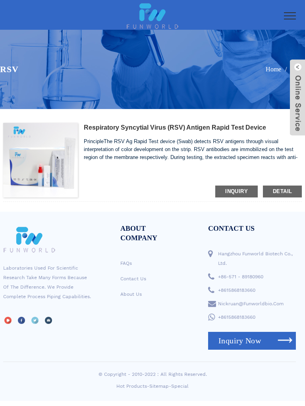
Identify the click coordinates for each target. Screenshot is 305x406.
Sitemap (159, 386)
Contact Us (133, 279)
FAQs (126, 263)
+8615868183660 (236, 290)
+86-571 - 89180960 (240, 277)
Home (273, 69)
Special (180, 386)
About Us (131, 294)
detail (282, 191)
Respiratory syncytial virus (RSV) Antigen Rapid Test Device (175, 127)
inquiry (236, 191)
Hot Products (131, 386)
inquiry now (239, 340)
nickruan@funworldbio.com (251, 303)
